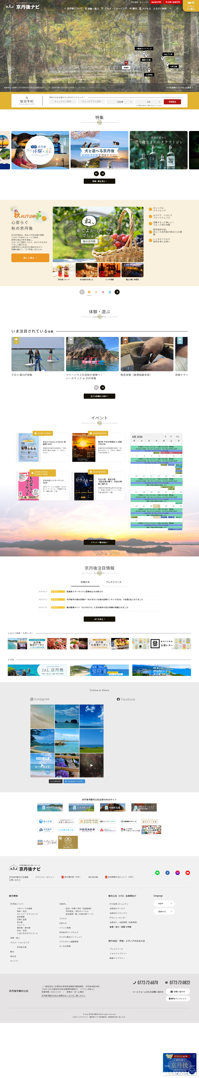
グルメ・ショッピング (19, 942)
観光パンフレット (179, 998)
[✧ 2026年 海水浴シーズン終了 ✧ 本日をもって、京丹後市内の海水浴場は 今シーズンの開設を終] (42, 717)
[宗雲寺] (126, 62)
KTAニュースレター (118, 917)
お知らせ (63, 923)
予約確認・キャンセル (140, 2)
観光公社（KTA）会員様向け (122, 895)
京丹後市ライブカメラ (68, 932)
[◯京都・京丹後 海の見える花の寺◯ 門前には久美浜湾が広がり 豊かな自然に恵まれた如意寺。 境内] (67, 765)
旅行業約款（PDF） (72, 877)
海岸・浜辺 (21, 911)
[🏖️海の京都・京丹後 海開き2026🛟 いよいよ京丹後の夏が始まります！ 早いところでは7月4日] (42, 765)
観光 (12, 951)
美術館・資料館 (23, 927)
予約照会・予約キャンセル (77, 911)
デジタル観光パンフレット (70, 937)
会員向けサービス (117, 908)
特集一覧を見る (98, 181)
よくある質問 (65, 946)
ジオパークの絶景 (24, 908)
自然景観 (21, 916)
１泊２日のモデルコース (27, 933)
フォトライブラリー (118, 953)
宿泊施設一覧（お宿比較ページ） (80, 914)
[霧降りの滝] (146, 55)
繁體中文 (162, 911)
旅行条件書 (93, 877)
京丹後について (17, 903)
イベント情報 (65, 927)
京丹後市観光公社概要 (18, 877)
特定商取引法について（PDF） (121, 877)
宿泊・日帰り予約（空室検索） (79, 908)
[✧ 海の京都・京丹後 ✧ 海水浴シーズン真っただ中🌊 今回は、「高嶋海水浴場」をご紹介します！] (42, 741)
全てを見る (98, 619)
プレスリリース (116, 948)
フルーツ (21, 925)
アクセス (63, 918)
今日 (177, 437)
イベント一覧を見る (99, 542)
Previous (96, 173)
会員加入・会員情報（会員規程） (124, 922)
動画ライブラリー (117, 958)
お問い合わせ (15, 880)
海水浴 (13, 956)
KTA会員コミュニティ (119, 903)
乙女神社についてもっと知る (180, 87)
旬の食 (20, 922)
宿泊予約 (157, 2)
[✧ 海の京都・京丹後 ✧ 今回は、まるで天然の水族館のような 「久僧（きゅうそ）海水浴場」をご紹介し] (67, 717)
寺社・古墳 (21, 930)
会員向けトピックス (118, 913)
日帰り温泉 (21, 919)
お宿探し (63, 903)
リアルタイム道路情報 (68, 941)
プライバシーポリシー (44, 877)
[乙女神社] (149, 69)
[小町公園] (167, 63)
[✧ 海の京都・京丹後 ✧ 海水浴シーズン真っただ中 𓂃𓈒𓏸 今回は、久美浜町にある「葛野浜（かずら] (91, 717)
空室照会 (172, 102)
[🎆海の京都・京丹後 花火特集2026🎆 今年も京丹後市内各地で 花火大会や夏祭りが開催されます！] (91, 765)
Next (102, 173)
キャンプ (14, 960)
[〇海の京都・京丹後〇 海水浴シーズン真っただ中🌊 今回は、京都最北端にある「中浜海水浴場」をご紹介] (67, 741)
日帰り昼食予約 (173, 2)
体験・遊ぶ (15, 937)
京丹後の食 (21, 947)
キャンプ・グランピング (27, 914)
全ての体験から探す (99, 396)
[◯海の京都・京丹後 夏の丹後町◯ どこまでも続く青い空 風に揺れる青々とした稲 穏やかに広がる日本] (91, 741)
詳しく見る (29, 257)
